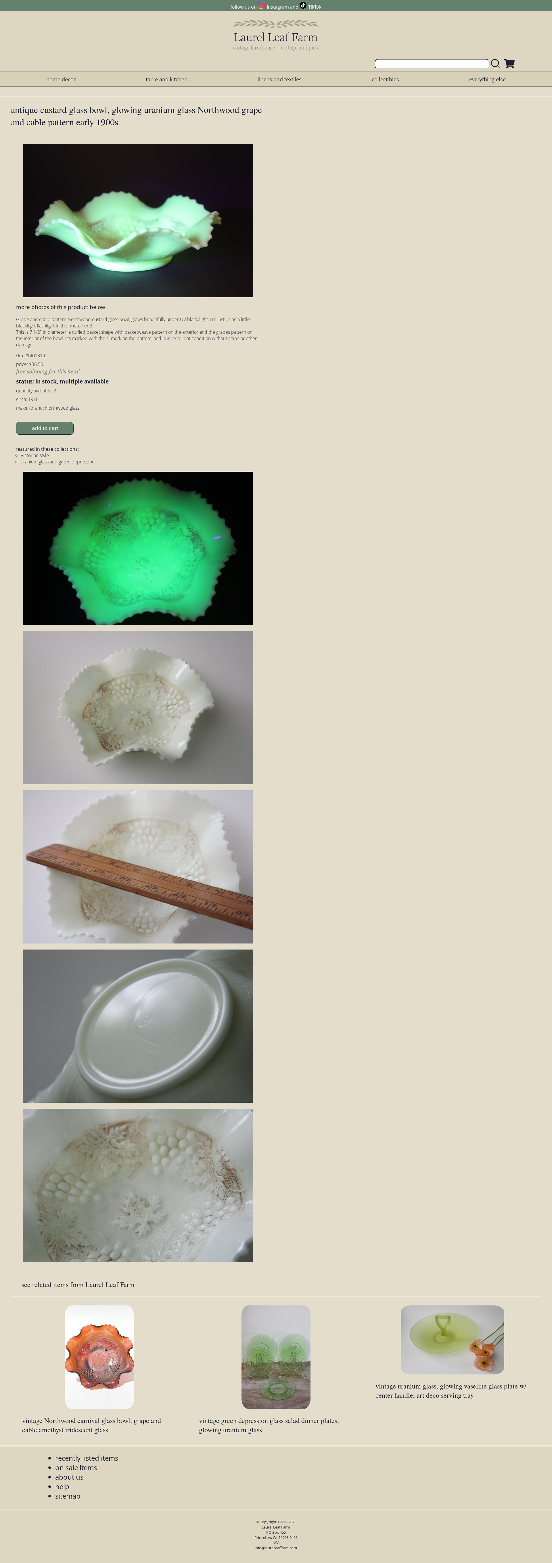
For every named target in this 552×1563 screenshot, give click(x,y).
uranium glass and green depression (58, 462)
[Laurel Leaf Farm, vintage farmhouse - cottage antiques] (276, 35)
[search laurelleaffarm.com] (497, 64)
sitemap (67, 1496)
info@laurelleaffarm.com (276, 1547)
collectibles (385, 79)
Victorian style (35, 455)
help (62, 1486)
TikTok (314, 7)
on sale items (76, 1467)
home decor (61, 79)
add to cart (45, 428)
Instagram (278, 7)
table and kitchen (166, 79)
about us (69, 1477)
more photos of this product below (60, 307)
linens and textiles (280, 79)
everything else (487, 79)
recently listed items (86, 1458)
